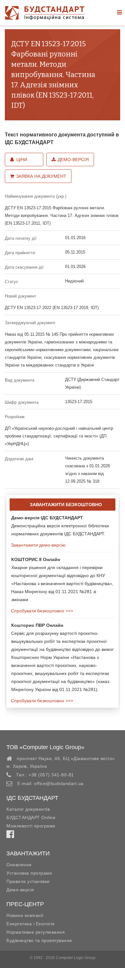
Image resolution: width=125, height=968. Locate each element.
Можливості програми (30, 825)
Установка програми (29, 873)
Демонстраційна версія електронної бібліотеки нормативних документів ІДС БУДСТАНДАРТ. (60, 525)
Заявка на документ (41, 176)
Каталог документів (28, 809)
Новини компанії (25, 915)
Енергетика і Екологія (30, 923)
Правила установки (28, 881)
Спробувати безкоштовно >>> (41, 610)
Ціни (21, 159)
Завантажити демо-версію (38, 545)
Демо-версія (73, 159)
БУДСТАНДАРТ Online (30, 817)
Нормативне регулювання (35, 932)
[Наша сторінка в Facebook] (10, 835)
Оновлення (19, 864)
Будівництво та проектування (39, 940)
